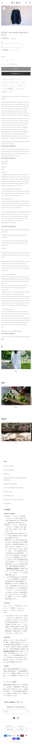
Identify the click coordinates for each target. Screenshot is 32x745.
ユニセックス (20, 88)
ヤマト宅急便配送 (8, 88)
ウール (24, 82)
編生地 (5, 91)
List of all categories (9, 470)
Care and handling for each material (13, 487)
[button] (2, 3)
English (21, 729)
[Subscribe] (27, 711)
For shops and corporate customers (13, 499)
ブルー (21, 85)
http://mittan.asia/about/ (8, 333)
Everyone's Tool (7, 491)
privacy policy (7, 503)
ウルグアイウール (16, 79)
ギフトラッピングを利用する (9, 64)
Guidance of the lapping (10, 484)
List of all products (8, 466)
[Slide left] (14, 28)
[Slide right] (18, 28)
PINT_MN (13, 741)
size (2, 42)
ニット (14, 85)
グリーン (5, 85)
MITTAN (5, 79)
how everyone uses (8, 495)
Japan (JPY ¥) (9, 729)
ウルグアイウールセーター (10, 82)
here (2, 339)
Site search (6, 474)
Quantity (3, 56)
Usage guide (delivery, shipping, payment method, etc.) (14, 479)
